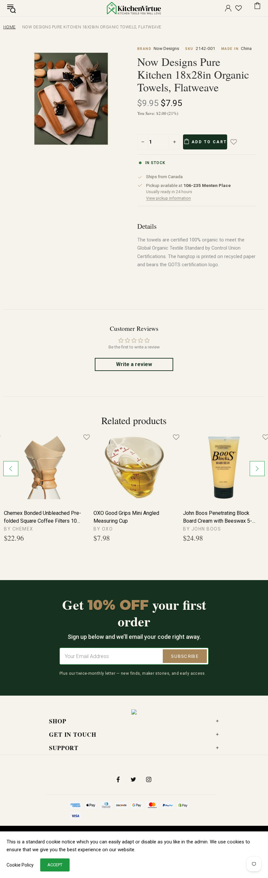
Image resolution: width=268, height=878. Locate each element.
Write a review (134, 364)
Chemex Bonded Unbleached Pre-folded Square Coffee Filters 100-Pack (43, 517)
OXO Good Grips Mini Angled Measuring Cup (126, 517)
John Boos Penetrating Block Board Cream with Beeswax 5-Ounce (217, 517)
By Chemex (18, 528)
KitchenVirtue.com (134, 8)
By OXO (103, 528)
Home (9, 27)
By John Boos (202, 528)
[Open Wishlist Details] (238, 8)
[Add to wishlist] (238, 141)
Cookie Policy (20, 865)
